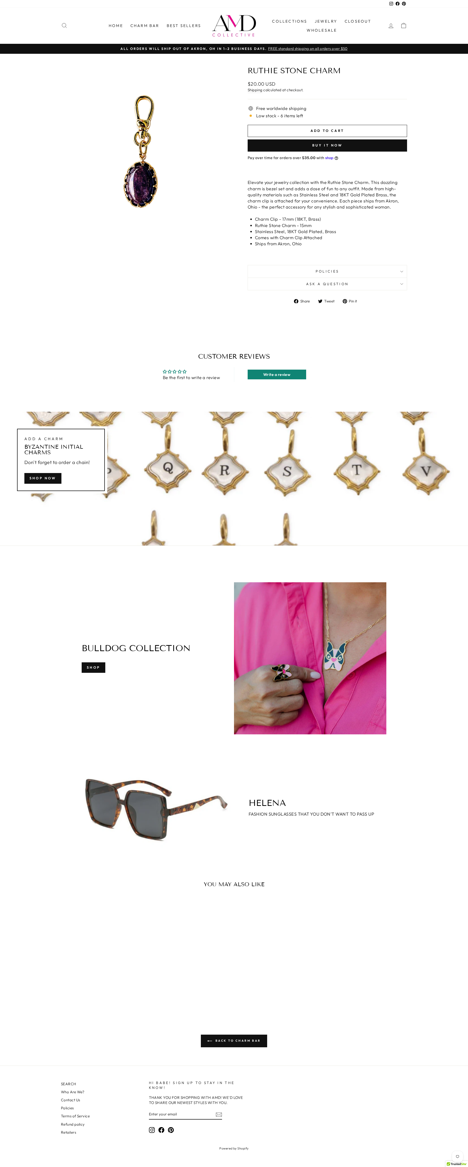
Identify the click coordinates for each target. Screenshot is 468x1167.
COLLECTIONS (289, 21)
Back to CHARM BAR (237, 1040)
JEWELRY (326, 21)
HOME (116, 25)
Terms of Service (75, 1116)
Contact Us (70, 1100)
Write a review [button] (276, 374)
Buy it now (327, 145)
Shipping (255, 90)
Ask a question (327, 284)
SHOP (93, 667)
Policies (327, 271)
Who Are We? (73, 1092)
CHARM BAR (144, 25)
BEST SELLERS (184, 25)
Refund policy (73, 1124)
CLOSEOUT (358, 21)
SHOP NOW (42, 478)
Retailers (68, 1132)
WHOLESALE (322, 30)
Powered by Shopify (233, 1148)
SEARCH (68, 1084)
